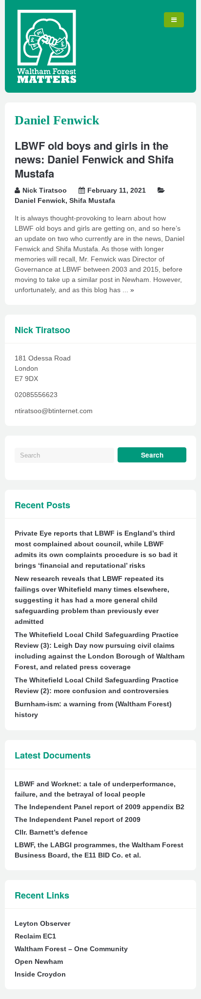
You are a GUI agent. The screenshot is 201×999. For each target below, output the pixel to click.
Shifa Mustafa (92, 200)
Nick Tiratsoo (44, 190)
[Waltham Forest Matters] (46, 80)
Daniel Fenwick (40, 200)
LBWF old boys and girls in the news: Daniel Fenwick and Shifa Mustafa (94, 159)
